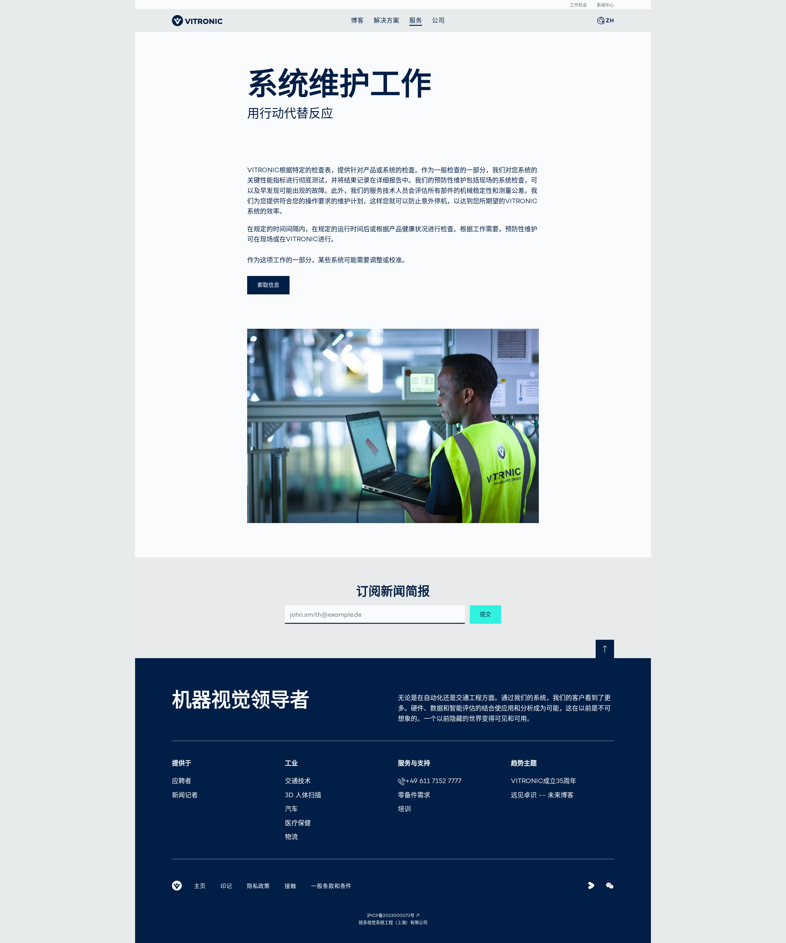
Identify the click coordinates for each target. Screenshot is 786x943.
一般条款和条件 (331, 886)
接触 (290, 886)
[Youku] (591, 885)
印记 (226, 886)
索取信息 (268, 285)
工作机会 (578, 5)
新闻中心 (605, 5)
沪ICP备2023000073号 (390, 915)
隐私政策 (258, 886)
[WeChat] (610, 885)
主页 (200, 886)
